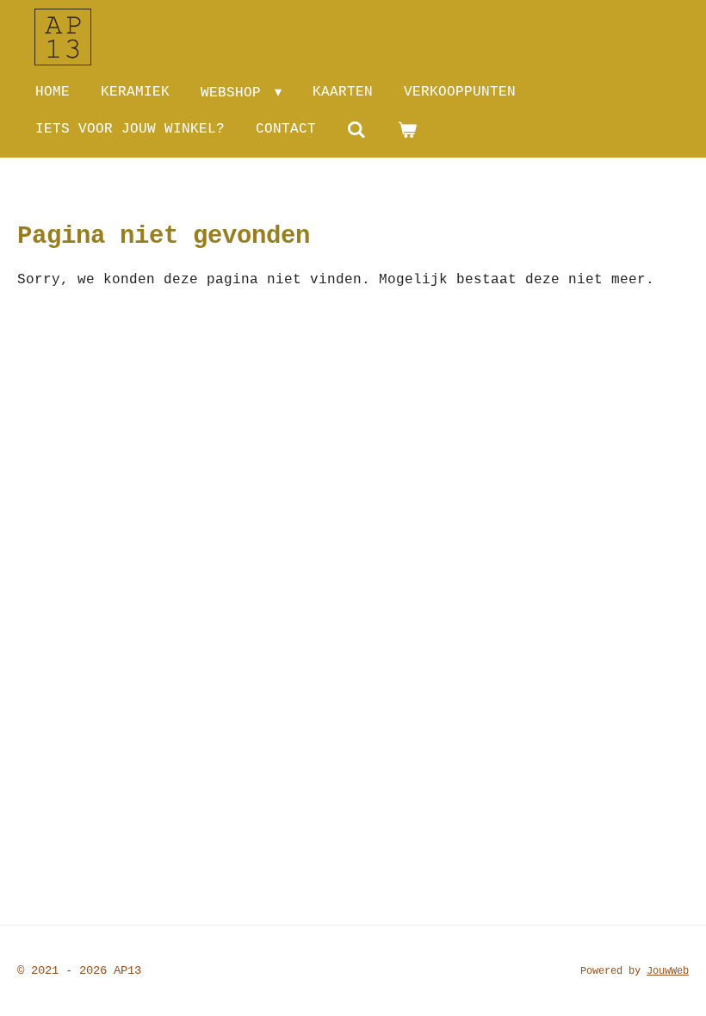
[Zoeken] (356, 130)
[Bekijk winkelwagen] (406, 130)
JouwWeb (668, 971)
